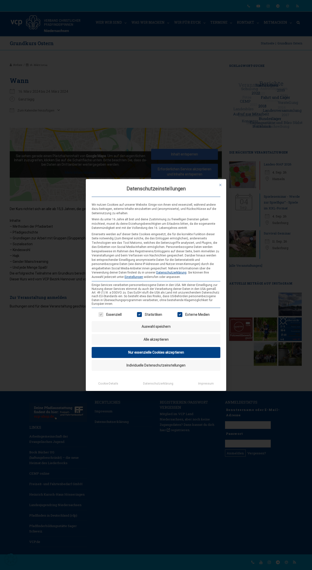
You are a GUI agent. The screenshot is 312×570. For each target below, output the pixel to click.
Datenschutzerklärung (171, 272)
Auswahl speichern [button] (156, 326)
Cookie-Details (108, 383)
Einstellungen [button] (134, 277)
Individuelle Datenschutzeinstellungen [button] (156, 365)
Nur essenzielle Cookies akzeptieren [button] (156, 352)
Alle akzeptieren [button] (156, 339)
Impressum (206, 383)
